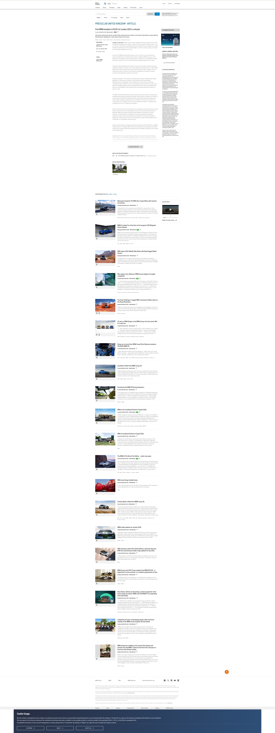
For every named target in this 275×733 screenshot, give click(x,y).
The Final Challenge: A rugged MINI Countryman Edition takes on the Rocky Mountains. (137, 301)
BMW (109, 680)
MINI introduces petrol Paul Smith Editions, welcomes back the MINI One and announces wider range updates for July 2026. (136, 550)
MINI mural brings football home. (127, 480)
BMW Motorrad (131, 680)
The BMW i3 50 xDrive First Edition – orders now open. (134, 456)
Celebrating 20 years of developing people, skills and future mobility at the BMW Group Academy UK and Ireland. (135, 621)
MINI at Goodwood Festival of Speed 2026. (130, 434)
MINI (119, 680)
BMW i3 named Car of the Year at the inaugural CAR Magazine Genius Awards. (136, 226)
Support (97, 708)
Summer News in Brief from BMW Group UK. (131, 501)
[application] (170, 209)
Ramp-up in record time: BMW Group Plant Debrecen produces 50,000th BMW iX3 (136, 345)
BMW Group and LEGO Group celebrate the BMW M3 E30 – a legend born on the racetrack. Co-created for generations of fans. (137, 571)
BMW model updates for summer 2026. (129, 527)
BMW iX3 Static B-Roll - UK (169, 220)
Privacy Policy (144, 708)
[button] (170, 209)
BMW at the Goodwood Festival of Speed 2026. (132, 409)
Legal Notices (130, 708)
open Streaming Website (169, 62)
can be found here (130, 693)
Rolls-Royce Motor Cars (149, 680)
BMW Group (98, 680)
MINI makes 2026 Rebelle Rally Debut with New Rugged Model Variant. (136, 252)
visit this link (169, 703)
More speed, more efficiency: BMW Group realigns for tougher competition (136, 275)
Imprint (118, 708)
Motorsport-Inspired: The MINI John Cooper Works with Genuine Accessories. (137, 202)
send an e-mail (101, 51)
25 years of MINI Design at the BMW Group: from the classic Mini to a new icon (137, 322)
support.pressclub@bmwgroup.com (170, 15)
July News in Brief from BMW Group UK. (129, 366)
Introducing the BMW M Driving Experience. (130, 387)
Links (107, 708)
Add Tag (150, 14)
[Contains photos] (96, 214)
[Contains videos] (99, 313)
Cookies (157, 708)
